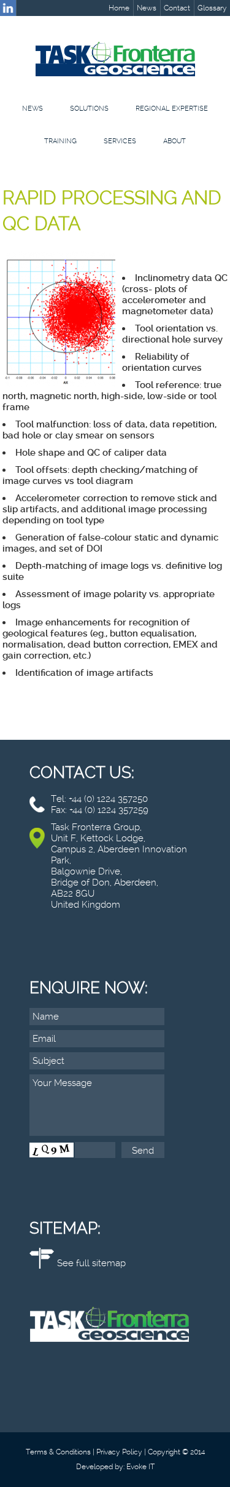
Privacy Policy (119, 1452)
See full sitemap (91, 1263)
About (174, 141)
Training (60, 141)
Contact (177, 8)
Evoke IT (140, 1466)
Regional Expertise (172, 109)
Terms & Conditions (58, 1452)
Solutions (89, 109)
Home (119, 8)
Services (120, 141)
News (146, 8)
